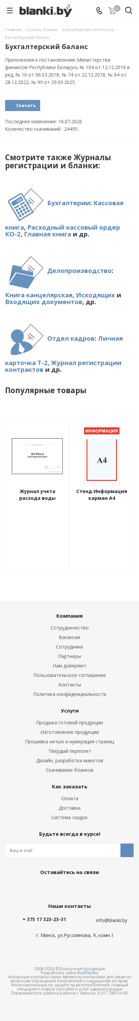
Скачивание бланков (69, 770)
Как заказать (69, 786)
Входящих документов (43, 301)
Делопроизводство (79, 270)
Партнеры (69, 656)
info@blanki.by (111, 920)
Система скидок (69, 817)
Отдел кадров (70, 338)
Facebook (68, 887)
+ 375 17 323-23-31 (44, 919)
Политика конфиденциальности (69, 694)
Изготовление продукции (69, 732)
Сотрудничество (70, 627)
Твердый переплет (69, 751)
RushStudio (88, 973)
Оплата (69, 798)
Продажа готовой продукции (69, 722)
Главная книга (47, 234)
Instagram (84, 887)
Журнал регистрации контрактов (63, 366)
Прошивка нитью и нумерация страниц (69, 741)
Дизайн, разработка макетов (69, 760)
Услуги (70, 710)
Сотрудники (69, 646)
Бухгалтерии (68, 202)
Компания (69, 615)
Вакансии (69, 637)
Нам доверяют (69, 665)
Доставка (70, 808)
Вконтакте (51, 887)
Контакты (69, 684)
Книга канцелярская (39, 295)
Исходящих (95, 295)
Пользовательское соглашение (69, 675)
